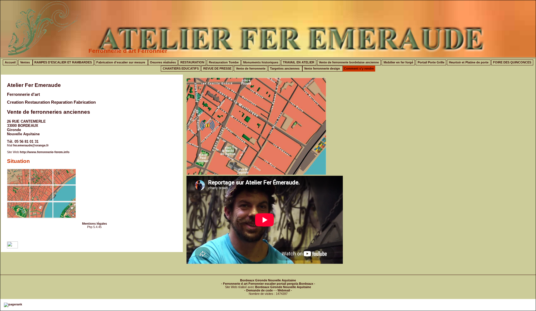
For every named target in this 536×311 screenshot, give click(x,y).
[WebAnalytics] (12, 247)
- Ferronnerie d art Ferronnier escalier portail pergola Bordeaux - (268, 283)
